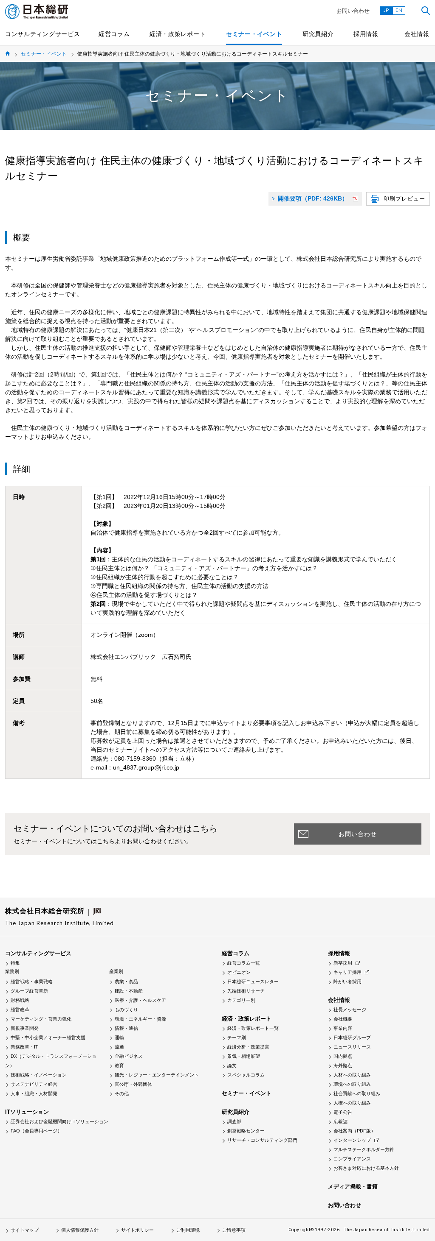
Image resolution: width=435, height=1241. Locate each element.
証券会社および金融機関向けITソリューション (59, 1121)
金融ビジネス (129, 1056)
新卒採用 (342, 962)
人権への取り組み (352, 1102)
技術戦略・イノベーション (39, 1074)
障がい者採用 (347, 981)
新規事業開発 (25, 1028)
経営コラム (114, 34)
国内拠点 (342, 1056)
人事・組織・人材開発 (34, 1093)
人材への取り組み (352, 1074)
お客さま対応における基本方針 (366, 1168)
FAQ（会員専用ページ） (36, 1130)
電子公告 (342, 1112)
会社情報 (416, 34)
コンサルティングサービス (42, 34)
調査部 (234, 1121)
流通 (119, 1046)
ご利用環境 (188, 1230)
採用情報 (366, 34)
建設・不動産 (129, 990)
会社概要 (342, 1018)
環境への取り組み (352, 1084)
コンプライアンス (352, 1158)
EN (398, 10)
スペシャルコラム (246, 1074)
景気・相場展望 (243, 1056)
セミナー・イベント (254, 34)
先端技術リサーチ (246, 990)
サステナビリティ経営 (34, 1084)
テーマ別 (236, 1037)
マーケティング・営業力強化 (41, 1018)
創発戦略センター (246, 1130)
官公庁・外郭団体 (133, 1084)
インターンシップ (352, 1140)
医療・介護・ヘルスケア (140, 1000)
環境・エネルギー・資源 (140, 1018)
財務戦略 (20, 1000)
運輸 (119, 1037)
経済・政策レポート (178, 34)
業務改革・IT (24, 1046)
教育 (119, 1065)
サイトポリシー (137, 1230)
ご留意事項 (234, 1230)
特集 (15, 962)
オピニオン (239, 972)
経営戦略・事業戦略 (32, 981)
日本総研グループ (352, 1037)
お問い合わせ (353, 11)
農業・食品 (126, 981)
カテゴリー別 (241, 1000)
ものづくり (126, 1009)
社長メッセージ (349, 1009)
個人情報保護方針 (80, 1230)
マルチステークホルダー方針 (363, 1149)
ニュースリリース (352, 1046)
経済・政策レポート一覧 (253, 1028)
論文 (232, 1065)
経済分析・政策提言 (248, 1046)
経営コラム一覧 (243, 962)
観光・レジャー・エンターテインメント (157, 1074)
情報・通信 (126, 1028)
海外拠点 (342, 1065)
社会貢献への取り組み (356, 1093)
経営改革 (20, 1009)
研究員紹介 (318, 34)
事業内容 (342, 1028)
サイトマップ (25, 1230)
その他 (122, 1093)
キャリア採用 (347, 972)
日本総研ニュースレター (253, 981)
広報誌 (340, 1121)
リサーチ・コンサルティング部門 (262, 1140)
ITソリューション (27, 1112)
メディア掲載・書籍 (353, 1186)
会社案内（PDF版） (354, 1130)
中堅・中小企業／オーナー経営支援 (48, 1037)
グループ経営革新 (29, 990)
